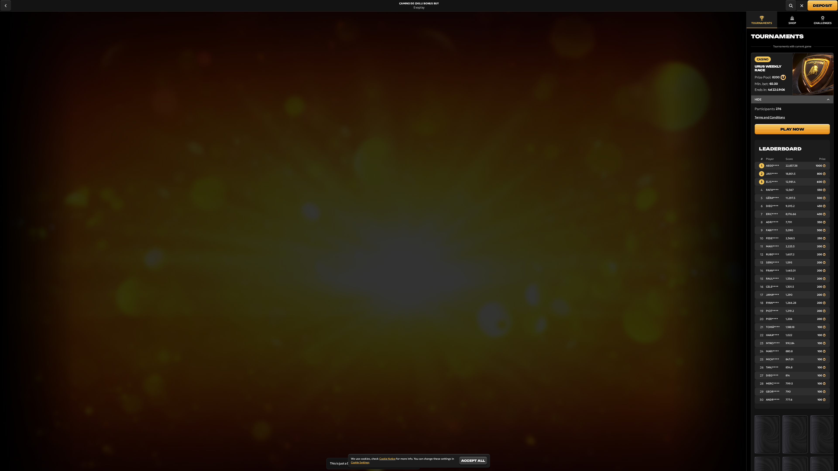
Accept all (473, 460)
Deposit (822, 5)
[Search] (791, 5)
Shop (792, 23)
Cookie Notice (387, 458)
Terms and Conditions (770, 117)
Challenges (823, 23)
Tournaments (761, 23)
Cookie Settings (360, 462)
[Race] (802, 5)
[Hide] (828, 99)
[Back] (5, 5)
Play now (792, 129)
